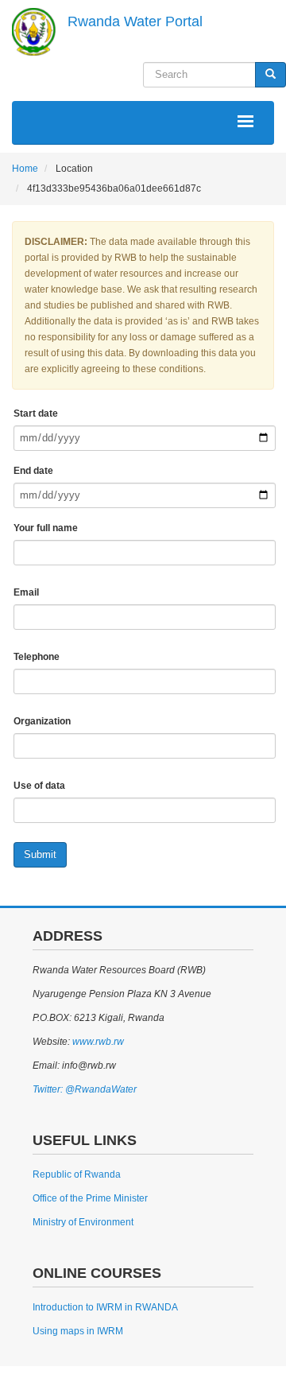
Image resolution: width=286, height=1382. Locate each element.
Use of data (39, 785)
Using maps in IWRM (78, 1331)
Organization (42, 721)
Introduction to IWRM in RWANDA (105, 1307)
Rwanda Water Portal (135, 21)
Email (26, 592)
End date (33, 470)
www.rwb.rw (97, 1041)
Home (25, 168)
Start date (36, 413)
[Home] (34, 32)
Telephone (37, 656)
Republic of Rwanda (77, 1174)
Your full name (46, 528)
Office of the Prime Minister (90, 1198)
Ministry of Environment (83, 1222)
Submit (40, 854)
